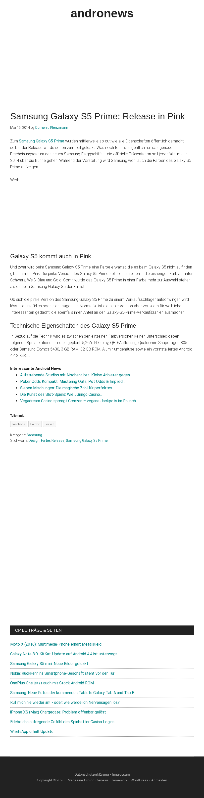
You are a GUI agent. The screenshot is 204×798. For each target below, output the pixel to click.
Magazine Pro (79, 780)
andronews (102, 13)
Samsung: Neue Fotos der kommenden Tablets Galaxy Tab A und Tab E (72, 692)
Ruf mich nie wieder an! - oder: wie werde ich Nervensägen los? (65, 702)
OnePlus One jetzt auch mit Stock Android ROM (52, 683)
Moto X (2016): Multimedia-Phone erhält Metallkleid (56, 644)
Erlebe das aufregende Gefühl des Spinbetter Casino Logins (62, 721)
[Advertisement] (102, 67)
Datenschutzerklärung (91, 774)
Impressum (121, 774)
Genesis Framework (111, 780)
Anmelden (159, 780)
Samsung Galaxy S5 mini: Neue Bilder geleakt (49, 663)
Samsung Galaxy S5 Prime (41, 141)
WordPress (139, 780)
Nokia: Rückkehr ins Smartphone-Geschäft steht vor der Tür (62, 673)
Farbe (45, 441)
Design (34, 441)
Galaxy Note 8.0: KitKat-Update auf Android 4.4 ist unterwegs (63, 654)
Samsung (34, 435)
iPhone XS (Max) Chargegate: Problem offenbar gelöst (58, 712)
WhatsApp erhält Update (31, 731)
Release (57, 441)
